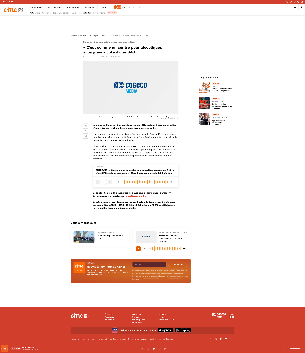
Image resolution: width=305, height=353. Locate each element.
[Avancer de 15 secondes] (110, 182)
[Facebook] (287, 2)
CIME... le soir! (128, 8)
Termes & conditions (78, 339)
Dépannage (100, 339)
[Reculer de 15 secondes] (98, 182)
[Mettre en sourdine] (286, 348)
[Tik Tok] (294, 2)
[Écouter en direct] (115, 7)
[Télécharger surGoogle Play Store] (183, 330)
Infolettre (163, 314)
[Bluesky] (298, 2)
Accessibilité (124, 339)
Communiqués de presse (139, 339)
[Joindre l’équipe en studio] (139, 7)
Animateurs (110, 320)
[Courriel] (85, 136)
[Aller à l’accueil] (13, 9)
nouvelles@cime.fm (135, 196)
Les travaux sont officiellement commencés (219, 122)
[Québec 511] (232, 318)
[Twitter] (85, 131)
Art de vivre (137, 322)
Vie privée (90, 339)
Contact (162, 317)
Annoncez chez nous (165, 339)
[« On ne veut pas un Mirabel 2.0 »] (84, 237)
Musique (135, 317)
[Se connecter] (301, 7)
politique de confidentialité (151, 278)
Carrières (153, 339)
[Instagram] (291, 2)
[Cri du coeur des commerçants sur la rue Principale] (204, 103)
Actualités (136, 314)
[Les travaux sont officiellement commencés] (204, 119)
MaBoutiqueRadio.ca (167, 320)
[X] (302, 2)
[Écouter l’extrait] (104, 182)
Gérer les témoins (111, 339)
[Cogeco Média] (219, 317)
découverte (112, 13)
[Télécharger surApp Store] (165, 330)
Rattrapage (109, 317)
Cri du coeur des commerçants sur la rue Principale (222, 106)
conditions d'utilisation (174, 278)
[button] (142, 348)
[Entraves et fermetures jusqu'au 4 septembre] (204, 87)
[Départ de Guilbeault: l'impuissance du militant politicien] (146, 237)
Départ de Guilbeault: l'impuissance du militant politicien (170, 238)
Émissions (109, 314)
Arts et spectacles (140, 320)
